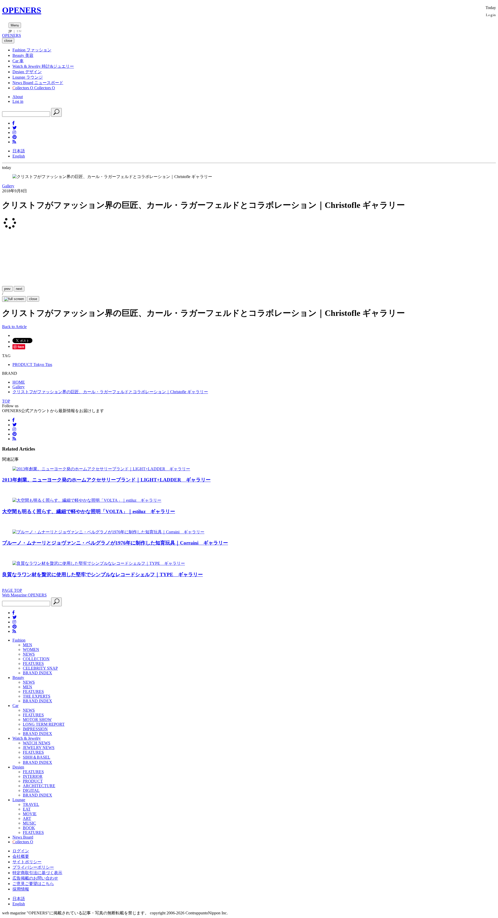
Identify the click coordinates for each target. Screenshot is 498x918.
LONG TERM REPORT (44, 724)
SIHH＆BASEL (36, 757)
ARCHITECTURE (39, 786)
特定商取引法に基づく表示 (37, 873)
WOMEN (31, 649)
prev (7, 289)
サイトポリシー (27, 862)
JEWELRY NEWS (38, 747)
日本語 (18, 151)
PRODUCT (33, 781)
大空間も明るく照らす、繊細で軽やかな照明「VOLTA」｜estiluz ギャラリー (88, 511)
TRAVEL (31, 804)
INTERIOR (33, 776)
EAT (27, 809)
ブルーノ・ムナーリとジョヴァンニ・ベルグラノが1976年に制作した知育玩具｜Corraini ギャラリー (115, 543)
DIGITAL (31, 790)
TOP (6, 401)
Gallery (8, 186)
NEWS (29, 654)
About (17, 96)
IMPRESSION (35, 729)
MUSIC (29, 823)
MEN (27, 645)
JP (10, 31)
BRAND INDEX (37, 673)
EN (19, 31)
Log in (17, 101)
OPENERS (21, 10)
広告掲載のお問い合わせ (35, 878)
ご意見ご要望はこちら (33, 883)
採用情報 (20, 889)
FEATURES (33, 663)
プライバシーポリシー (33, 867)
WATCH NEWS (36, 743)
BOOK (29, 828)
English (18, 156)
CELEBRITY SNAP (40, 668)
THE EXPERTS (36, 696)
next (19, 289)
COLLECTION (36, 659)
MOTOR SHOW (37, 719)
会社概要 (20, 856)
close (33, 299)
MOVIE (30, 814)
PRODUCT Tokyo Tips (32, 364)
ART (27, 818)
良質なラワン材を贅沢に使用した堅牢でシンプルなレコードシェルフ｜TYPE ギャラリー (102, 574)
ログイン (20, 851)
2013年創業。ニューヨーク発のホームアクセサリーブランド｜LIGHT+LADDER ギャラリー (106, 479)
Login (491, 14)
